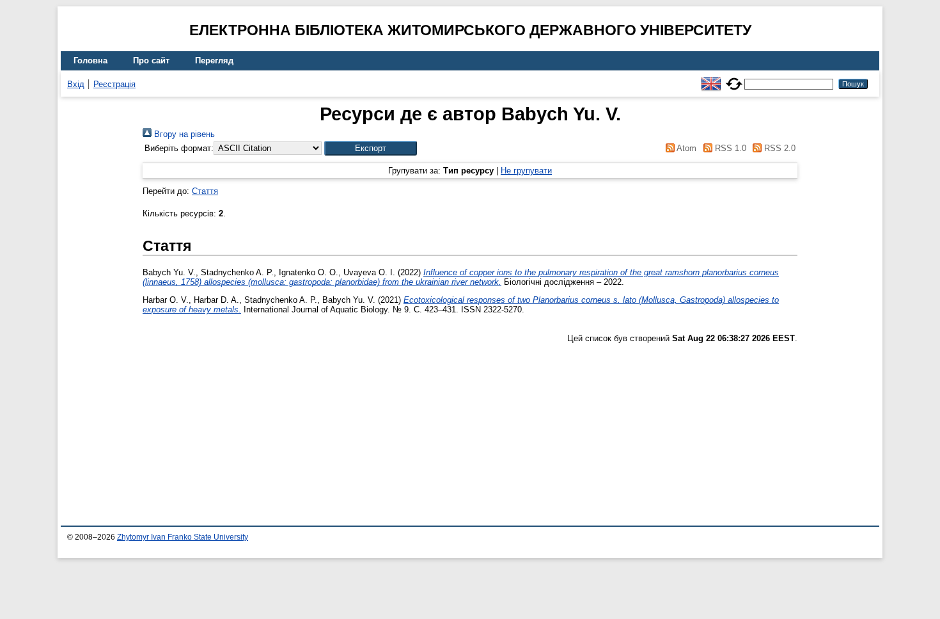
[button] (370, 148)
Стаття (205, 191)
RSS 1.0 (729, 148)
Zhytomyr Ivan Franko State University (182, 537)
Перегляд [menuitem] (214, 60)
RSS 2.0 (778, 148)
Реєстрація (114, 84)
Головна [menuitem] (90, 60)
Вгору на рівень (183, 134)
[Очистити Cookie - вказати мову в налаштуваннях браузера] (734, 78)
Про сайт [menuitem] (151, 60)
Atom (685, 148)
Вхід (75, 84)
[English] (711, 78)
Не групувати (526, 170)
